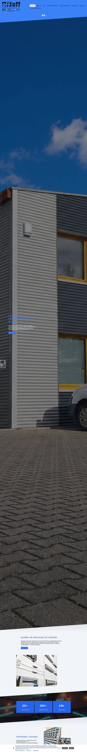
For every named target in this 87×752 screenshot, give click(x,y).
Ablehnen (71, 748)
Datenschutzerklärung (20, 750)
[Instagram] (44, 15)
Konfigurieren (36, 750)
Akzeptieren (64, 748)
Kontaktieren (12, 332)
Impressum (28, 750)
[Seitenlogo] (11, 6)
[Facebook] (42, 15)
